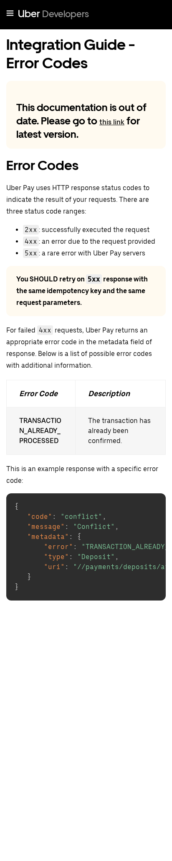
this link (111, 122)
